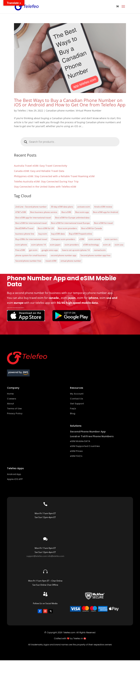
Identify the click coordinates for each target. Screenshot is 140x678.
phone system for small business (30, 255)
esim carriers (111, 239)
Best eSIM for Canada (91, 228)
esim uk (106, 244)
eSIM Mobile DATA (80, 441)
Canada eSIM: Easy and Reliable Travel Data (39, 171)
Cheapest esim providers (63, 239)
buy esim (42, 233)
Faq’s (73, 408)
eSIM (81, 239)
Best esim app (82, 212)
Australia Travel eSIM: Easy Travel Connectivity (40, 165)
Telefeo (21, 110)
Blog (72, 413)
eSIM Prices (76, 451)
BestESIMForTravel (24, 228)
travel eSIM (51, 260)
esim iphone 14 (38, 244)
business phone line (24, 233)
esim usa (119, 244)
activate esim (83, 206)
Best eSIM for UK (46, 228)
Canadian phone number (60, 110)
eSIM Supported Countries (85, 446)
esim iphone (21, 244)
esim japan (55, 244)
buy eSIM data (58, 233)
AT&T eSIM (20, 212)
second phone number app (63, 255)
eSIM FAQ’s (76, 456)
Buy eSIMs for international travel (31, 239)
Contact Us (76, 398)
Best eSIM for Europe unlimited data (72, 217)
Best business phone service (43, 212)
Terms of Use (14, 408)
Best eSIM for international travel (31, 223)
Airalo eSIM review (103, 206)
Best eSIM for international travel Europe (70, 223)
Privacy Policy (15, 413)
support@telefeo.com (36, 556)
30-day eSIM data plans (62, 206)
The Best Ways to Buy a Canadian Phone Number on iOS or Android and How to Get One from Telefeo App (69, 102)
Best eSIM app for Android (105, 212)
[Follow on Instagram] (45, 611)
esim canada (94, 239)
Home (10, 393)
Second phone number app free (95, 255)
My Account (76, 393)
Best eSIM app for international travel (33, 217)
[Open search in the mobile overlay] (70, 141)
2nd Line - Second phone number (31, 206)
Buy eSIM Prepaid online (80, 233)
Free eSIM (20, 250)
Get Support (77, 403)
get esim (33, 250)
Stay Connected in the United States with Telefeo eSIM (45, 186)
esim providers (72, 244)
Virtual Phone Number (88, 110)
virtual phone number (71, 260)
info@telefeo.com (55, 556)
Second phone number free (28, 260)
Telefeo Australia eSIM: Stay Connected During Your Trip (46, 181)
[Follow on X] (51, 611)
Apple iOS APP (15, 479)
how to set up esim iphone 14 (76, 250)
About (10, 403)
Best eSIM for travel (103, 223)
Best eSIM (66, 212)
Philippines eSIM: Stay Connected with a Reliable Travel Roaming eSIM (54, 176)
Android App (14, 474)
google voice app (50, 250)
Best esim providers (67, 228)
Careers (11, 398)
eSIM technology (91, 244)
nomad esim (100, 250)
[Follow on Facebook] (40, 611)
